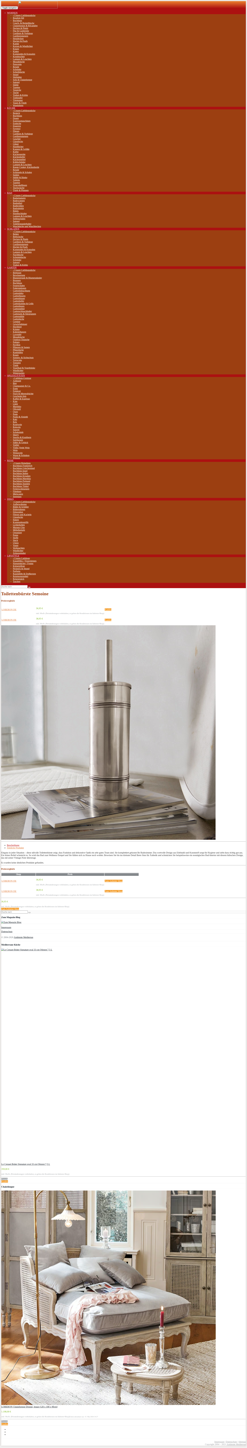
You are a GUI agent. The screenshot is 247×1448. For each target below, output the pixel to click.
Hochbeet (17, 327)
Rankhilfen (18, 352)
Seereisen (17, 496)
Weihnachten (19, 548)
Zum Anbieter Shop (113, 881)
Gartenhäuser (19, 298)
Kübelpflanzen (19, 332)
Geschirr (17, 139)
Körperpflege (19, 566)
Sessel (15, 74)
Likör (15, 404)
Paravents (17, 64)
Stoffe (15, 538)
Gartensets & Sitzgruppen (24, 314)
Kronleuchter (19, 56)
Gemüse (16, 321)
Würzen (16, 458)
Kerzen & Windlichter (23, 46)
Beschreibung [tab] (13, 845)
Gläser (16, 144)
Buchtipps (17, 20)
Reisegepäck (18, 579)
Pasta (15, 414)
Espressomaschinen (21, 121)
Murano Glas (19, 527)
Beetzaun (17, 272)
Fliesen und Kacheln (22, 514)
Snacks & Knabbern (22, 437)
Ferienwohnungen (21, 489)
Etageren (17, 126)
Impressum (6, 927)
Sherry (16, 435)
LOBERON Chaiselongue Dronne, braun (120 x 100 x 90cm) (29, 1407)
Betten (16, 234)
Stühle (16, 85)
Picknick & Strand (21, 568)
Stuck (15, 540)
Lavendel (17, 334)
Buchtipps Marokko (22, 478)
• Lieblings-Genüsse (22, 378)
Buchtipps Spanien (21, 483)
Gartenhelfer (18, 301)
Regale (16, 67)
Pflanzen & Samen (21, 347)
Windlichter (18, 370)
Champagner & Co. (22, 386)
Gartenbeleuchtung (21, 290)
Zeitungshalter (19, 553)
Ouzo (15, 411)
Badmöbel (17, 203)
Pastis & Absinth (20, 417)
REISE (10, 460)
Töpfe (15, 365)
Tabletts (16, 180)
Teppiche (17, 90)
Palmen (16, 342)
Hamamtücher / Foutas (23, 563)
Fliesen (16, 131)
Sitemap (242, 1442)
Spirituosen (18, 440)
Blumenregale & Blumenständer (27, 278)
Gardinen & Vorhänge (23, 33)
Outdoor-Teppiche (21, 339)
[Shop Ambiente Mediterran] (38, 7)
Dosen (16, 118)
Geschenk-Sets (19, 396)
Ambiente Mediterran (23, 937)
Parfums (16, 571)
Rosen (16, 355)
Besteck (16, 113)
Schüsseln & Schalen (22, 172)
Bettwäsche (18, 236)
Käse (15, 401)
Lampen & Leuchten (22, 59)
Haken (16, 520)
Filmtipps (17, 491)
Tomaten (17, 363)
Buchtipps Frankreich (22, 465)
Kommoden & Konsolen (24, 54)
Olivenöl (17, 409)
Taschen (16, 581)
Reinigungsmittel (20, 576)
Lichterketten (19, 525)
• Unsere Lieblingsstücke (24, 15)
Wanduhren (18, 105)
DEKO (10, 499)
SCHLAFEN (13, 229)
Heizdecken (18, 38)
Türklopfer (18, 97)
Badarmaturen (19, 198)
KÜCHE (11, 108)
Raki (15, 419)
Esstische (17, 123)
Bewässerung (19, 275)
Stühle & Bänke (20, 177)
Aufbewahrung (20, 504)
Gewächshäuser (20, 324)
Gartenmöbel (19, 308)
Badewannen (19, 200)
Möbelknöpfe (19, 530)
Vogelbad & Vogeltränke (24, 368)
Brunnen (17, 280)
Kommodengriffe (20, 522)
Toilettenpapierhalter (22, 224)
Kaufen (108, 609)
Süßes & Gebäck (20, 442)
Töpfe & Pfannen (21, 190)
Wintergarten (18, 373)
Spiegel (16, 82)
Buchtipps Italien (20, 473)
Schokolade (18, 432)
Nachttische (18, 254)
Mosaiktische (19, 61)
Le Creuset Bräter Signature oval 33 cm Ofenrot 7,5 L (25, 1164)
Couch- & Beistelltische (23, 23)
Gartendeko (18, 293)
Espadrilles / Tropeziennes (24, 561)
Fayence (16, 128)
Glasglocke (18, 141)
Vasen (15, 545)
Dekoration (18, 512)
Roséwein (17, 424)
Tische (16, 92)
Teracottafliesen (20, 185)
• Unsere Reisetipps (22, 463)
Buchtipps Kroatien (21, 476)
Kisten (16, 51)
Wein (15, 450)
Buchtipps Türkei (21, 486)
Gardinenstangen (20, 36)
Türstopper (18, 100)
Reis (15, 422)
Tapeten (16, 87)
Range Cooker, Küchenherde (26, 167)
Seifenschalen (19, 218)
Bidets (16, 211)
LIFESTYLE (13, 556)
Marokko (17, 406)
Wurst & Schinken (21, 455)
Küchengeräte (19, 154)
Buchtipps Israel (20, 471)
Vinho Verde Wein (21, 447)
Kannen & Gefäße (21, 149)
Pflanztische (18, 350)
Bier (15, 383)
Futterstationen (19, 288)
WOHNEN (12, 13)
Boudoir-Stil (18, 18)
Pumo (15, 535)
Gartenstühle (18, 316)
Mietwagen (18, 494)
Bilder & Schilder (21, 507)
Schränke (17, 69)
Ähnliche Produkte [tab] (15, 848)
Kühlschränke (19, 162)
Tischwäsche (18, 188)
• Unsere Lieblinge (21, 558)
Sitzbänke (17, 77)
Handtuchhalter (20, 213)
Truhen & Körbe (20, 95)
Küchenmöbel (19, 159)
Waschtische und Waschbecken (27, 226)
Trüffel (16, 445)
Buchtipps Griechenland (24, 468)
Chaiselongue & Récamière (25, 25)
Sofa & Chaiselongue (22, 79)
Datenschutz (6, 931)
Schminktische (19, 257)
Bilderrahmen (19, 509)
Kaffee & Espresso (21, 399)
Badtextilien (18, 206)
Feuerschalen (19, 285)
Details (4, 1179)
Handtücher (18, 146)
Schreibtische (19, 72)
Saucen (16, 429)
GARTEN (12, 267)
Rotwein (17, 427)
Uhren (16, 543)
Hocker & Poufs (20, 41)
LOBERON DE (9, 609)
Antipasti (17, 381)
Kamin (16, 43)
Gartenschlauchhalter (22, 311)
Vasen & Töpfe (20, 103)
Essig (15, 388)
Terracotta (17, 360)
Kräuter (16, 329)
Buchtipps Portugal (21, 481)
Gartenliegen (18, 306)
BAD (9, 193)
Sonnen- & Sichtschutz (23, 357)
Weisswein (18, 453)
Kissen (16, 49)
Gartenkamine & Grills (23, 303)
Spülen (16, 175)
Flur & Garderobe (21, 31)
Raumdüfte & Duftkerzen (24, 574)
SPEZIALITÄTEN (16, 375)
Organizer (17, 532)
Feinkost (17, 391)
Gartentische (18, 319)
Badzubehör (18, 208)
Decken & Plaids (20, 28)
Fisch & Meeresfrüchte (23, 393)
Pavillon (16, 345)
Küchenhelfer (19, 157)
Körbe (16, 152)
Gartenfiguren (19, 296)
